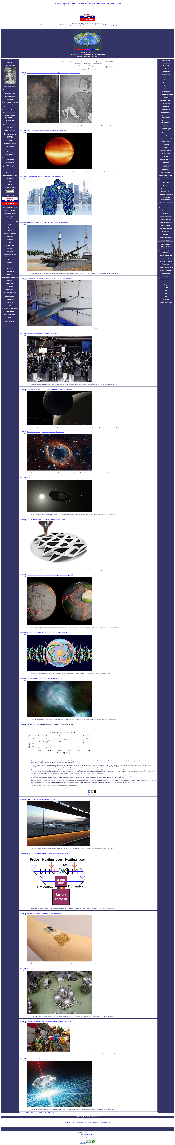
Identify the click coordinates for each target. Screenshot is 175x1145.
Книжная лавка (87, 3)
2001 (166, 290)
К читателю (166, 68)
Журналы (10, 274)
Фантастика (166, 282)
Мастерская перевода (166, 255)
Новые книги (166, 103)
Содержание (63, 3)
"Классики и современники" (166, 121)
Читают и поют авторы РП (10, 222)
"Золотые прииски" (166, 138)
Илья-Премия (166, 273)
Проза (166, 86)
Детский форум (166, 231)
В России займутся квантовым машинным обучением (42, 333)
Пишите (74, 3)
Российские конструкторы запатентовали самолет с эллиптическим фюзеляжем (49, 278)
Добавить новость (168, 1114)
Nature (10, 140)
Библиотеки (9, 283)
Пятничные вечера (166, 237)
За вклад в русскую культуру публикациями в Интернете (166, 262)
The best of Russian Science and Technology (10, 320)
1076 (38, 1112)
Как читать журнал (10, 254)
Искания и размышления (165, 94)
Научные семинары (10, 107)
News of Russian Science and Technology (10, 103)
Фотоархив (10, 286)
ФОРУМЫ (166, 213)
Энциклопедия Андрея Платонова (166, 251)
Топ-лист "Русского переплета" (10, 292)
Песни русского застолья (10, 233)
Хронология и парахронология (10, 121)
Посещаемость (9, 271)
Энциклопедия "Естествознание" (10, 92)
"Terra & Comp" (99, 25)
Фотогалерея (166, 153)
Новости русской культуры (10, 308)
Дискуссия (118, 3)
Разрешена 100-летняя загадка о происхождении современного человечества (49, 1021)
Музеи (10, 227)
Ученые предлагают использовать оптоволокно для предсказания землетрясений (50, 575)
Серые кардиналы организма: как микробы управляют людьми (45, 176)
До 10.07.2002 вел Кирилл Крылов (87, 56)
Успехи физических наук (10, 143)
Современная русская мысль (165, 176)
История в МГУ (166, 191)
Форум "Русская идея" (166, 222)
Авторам (10, 248)
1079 (47, 1112)
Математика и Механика (10, 175)
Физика (10, 181)
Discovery (10, 152)
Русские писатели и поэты (10, 277)
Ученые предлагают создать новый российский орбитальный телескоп (47, 130)
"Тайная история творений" (166, 129)
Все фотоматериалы (166, 302)
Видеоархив (166, 169)
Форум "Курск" (166, 225)
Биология (10, 170)
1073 (28, 1112)
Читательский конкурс (166, 270)
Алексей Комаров (90, 1134)
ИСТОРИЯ (166, 183)
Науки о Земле (10, 172)
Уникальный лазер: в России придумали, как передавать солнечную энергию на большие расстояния (55, 1058)
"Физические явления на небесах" (49, 25)
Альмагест (10, 127)
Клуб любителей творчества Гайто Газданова (166, 246)
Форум (166, 285)
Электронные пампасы (166, 279)
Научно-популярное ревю (112, 25)
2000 (166, 293)
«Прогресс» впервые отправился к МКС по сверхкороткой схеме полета (47, 222)
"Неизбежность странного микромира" (71, 25)
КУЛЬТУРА (165, 144)
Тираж (10, 260)
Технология (9, 178)
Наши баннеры (9, 299)
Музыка (166, 156)
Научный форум (10, 65)
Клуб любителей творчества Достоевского (166, 240)
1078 (44, 1112)
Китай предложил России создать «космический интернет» (44, 968)
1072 (25, 1112)
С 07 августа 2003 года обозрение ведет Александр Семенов (87, 54)
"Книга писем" (166, 133)
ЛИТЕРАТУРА (166, 61)
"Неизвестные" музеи (166, 159)
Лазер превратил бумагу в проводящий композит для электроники (46, 519)
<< (20, 1112)
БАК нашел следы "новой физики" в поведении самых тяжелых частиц (47, 632)
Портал (56, 3)
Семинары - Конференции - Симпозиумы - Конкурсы (88, 26)
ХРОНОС (166, 186)
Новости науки (10, 311)
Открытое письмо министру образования (10, 158)
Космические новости (10, 86)
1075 (34, 1112)
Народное (10, 236)
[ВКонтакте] (89, 791)
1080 (50, 1112)
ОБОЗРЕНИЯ (166, 118)
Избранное (10, 280)
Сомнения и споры (165, 100)
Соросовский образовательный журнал (10, 166)
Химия (10, 184)
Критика (166, 97)
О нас (69, 3)
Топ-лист (103, 3)
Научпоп (10, 216)
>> (53, 1112)
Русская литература (10, 187)
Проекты (10, 268)
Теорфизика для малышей (127, 25)
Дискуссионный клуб (166, 216)
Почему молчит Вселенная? (10, 110)
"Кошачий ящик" (166, 136)
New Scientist (10, 146)
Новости (79, 3)
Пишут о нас (10, 257)
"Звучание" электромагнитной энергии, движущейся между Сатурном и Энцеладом (51, 389)
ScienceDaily (10, 149)
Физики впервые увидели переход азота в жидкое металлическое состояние (48, 853)
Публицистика (166, 74)
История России (166, 188)
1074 (31, 1112)
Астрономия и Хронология (166, 202)
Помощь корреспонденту (8, 1114)
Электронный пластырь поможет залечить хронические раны (44, 913)
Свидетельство (86, 61)
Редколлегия (10, 245)
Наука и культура (10, 130)
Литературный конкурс (166, 267)
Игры (10, 230)
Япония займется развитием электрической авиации (42, 799)
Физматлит (10, 99)
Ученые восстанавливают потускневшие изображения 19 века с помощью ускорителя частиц (53, 73)
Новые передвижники (166, 150)
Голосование (96, 3)
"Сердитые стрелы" (166, 141)
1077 (41, 1112)
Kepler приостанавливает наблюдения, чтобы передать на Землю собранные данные (51, 477)
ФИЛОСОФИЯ (166, 172)
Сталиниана (166, 211)
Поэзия (166, 88)
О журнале (10, 251)
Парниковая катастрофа (10, 112)
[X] (95, 791)
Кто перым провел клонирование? (9, 116)
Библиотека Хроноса (10, 213)
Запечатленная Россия (166, 208)
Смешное (10, 239)
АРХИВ (166, 287)
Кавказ (166, 80)
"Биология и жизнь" (88, 25)
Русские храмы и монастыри (166, 165)
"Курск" (166, 77)
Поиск (10, 266)
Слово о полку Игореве (166, 194)
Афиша (10, 317)
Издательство (166, 109)
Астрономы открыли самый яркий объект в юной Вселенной (44, 678)
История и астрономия (10, 124)
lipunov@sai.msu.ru (104, 1122)
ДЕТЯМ (166, 276)
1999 (166, 296)
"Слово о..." (166, 125)
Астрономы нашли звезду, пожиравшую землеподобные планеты (45, 432)
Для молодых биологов (10, 207)
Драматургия (166, 91)
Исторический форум (166, 228)
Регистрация (110, 3)
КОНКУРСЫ (166, 258)
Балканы (166, 83)
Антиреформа (10, 162)
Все (10, 305)
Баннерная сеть (10, 296)
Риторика (166, 162)
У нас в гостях (166, 106)
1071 (22, 1112)
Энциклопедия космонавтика (10, 89)
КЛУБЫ (166, 234)
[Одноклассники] (92, 791)
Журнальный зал (10, 96)
